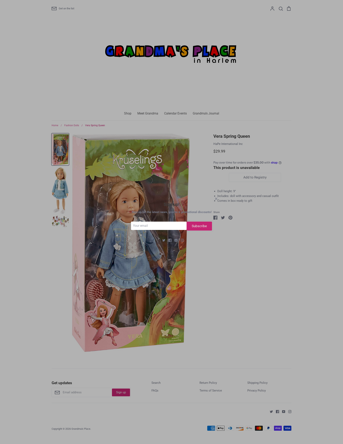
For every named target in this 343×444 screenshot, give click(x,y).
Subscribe (199, 226)
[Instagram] (181, 240)
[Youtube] (175, 240)
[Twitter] (162, 240)
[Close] (216, 198)
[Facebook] (168, 240)
